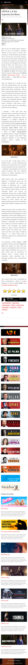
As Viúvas (23, 77)
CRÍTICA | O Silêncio (5, 577)
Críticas (13, 305)
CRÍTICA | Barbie (4, 508)
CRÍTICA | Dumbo (4, 600)
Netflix (19, 307)
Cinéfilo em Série (7, 2)
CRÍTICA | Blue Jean (5, 554)
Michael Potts (13, 307)
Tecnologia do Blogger (14, 660)
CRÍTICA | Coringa (5, 623)
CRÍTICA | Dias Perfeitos (6, 646)
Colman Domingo (6, 305)
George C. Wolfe (20, 305)
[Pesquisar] (26, 2)
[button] (2, 20)
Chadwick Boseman (6, 303)
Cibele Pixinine (15, 303)
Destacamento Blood (13, 75)
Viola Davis (4, 309)
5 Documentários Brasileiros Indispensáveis (10, 531)
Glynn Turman (5, 307)
